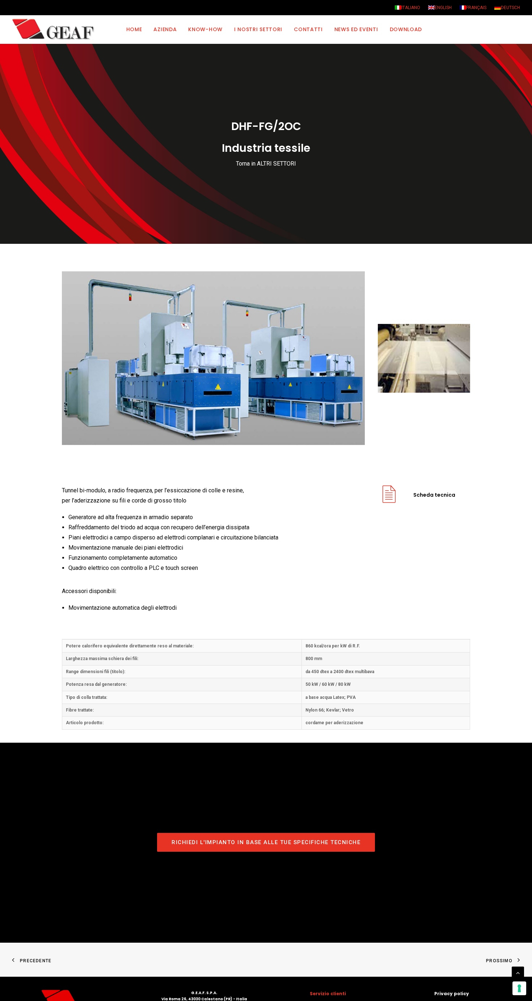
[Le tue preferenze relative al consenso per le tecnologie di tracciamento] (519, 988)
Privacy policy (451, 993)
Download (406, 29)
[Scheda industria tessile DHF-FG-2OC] (389, 499)
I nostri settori (258, 29)
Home (134, 29)
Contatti (308, 29)
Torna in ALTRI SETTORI (266, 163)
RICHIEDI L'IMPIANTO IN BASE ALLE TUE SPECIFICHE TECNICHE (266, 842)
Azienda (165, 29)
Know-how (205, 29)
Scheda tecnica (434, 495)
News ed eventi (356, 29)
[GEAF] (56, 29)
